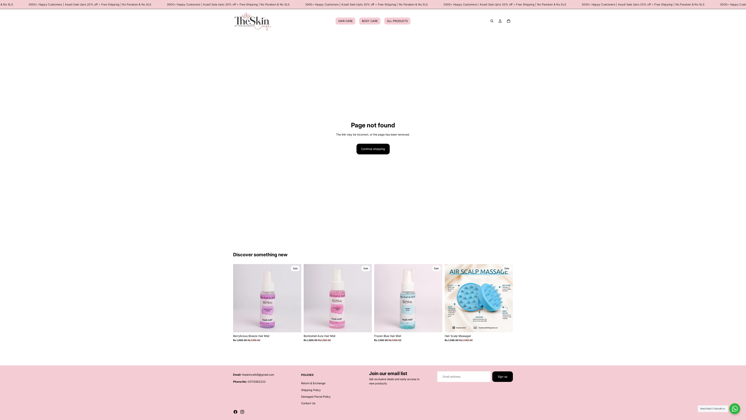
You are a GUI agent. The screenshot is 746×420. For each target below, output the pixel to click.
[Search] (492, 21)
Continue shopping (373, 148)
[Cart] (508, 21)
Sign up (502, 376)
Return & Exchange (313, 383)
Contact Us (308, 403)
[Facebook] (235, 412)
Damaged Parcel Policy (316, 396)
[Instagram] (242, 412)
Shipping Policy (311, 390)
